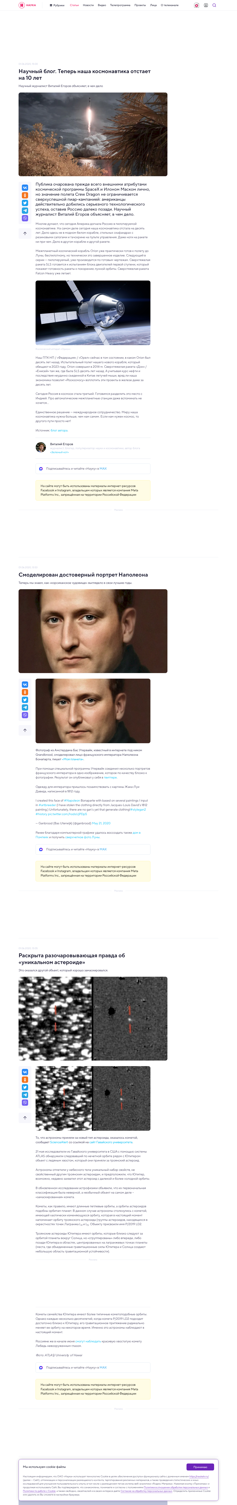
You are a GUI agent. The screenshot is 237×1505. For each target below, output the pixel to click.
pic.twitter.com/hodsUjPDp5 (67, 814)
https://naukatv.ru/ (199, 1476)
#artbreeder (47, 805)
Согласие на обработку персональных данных (146, 1491)
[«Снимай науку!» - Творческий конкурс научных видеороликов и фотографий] (196, 5)
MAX (103, 468)
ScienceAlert (59, 1142)
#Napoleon (72, 800)
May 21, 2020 (101, 823)
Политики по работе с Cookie (39, 1491)
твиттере (110, 777)
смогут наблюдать (88, 1341)
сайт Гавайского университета (110, 1142)
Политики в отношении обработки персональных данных (176, 1487)
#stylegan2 (138, 809)
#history (41, 814)
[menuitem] (74, 5)
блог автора (59, 430)
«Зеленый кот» (59, 452)
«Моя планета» (72, 759)
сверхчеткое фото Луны (82, 837)
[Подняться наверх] (25, 233)
